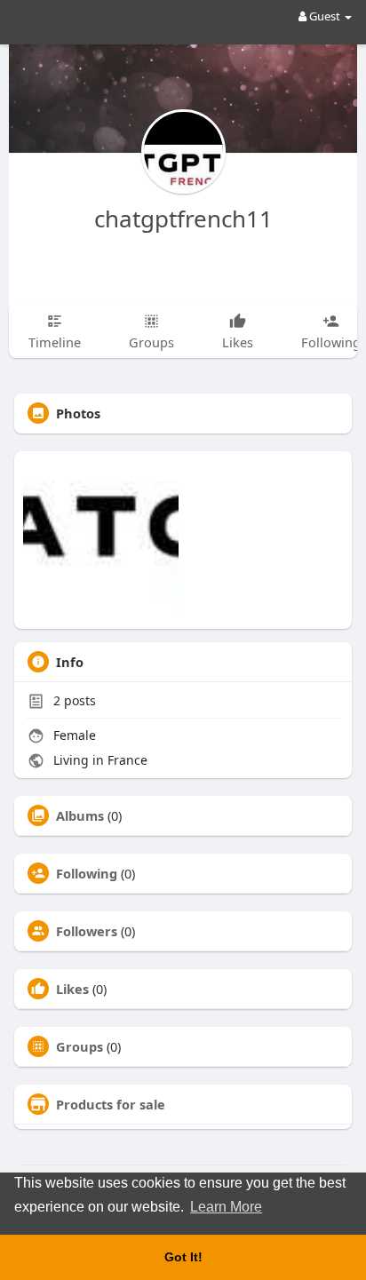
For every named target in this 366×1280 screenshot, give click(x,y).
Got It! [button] (183, 1257)
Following (86, 873)
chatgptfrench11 (183, 219)
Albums (80, 815)
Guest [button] (324, 16)
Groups (79, 1046)
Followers (86, 931)
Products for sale (110, 1104)
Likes (72, 989)
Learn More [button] (226, 1206)
